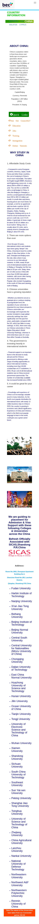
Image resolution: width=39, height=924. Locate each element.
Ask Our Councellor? (20, 120)
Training (15, 135)
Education (15, 125)
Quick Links (20, 114)
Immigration (16, 140)
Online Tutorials (19, 145)
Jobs (13, 130)
